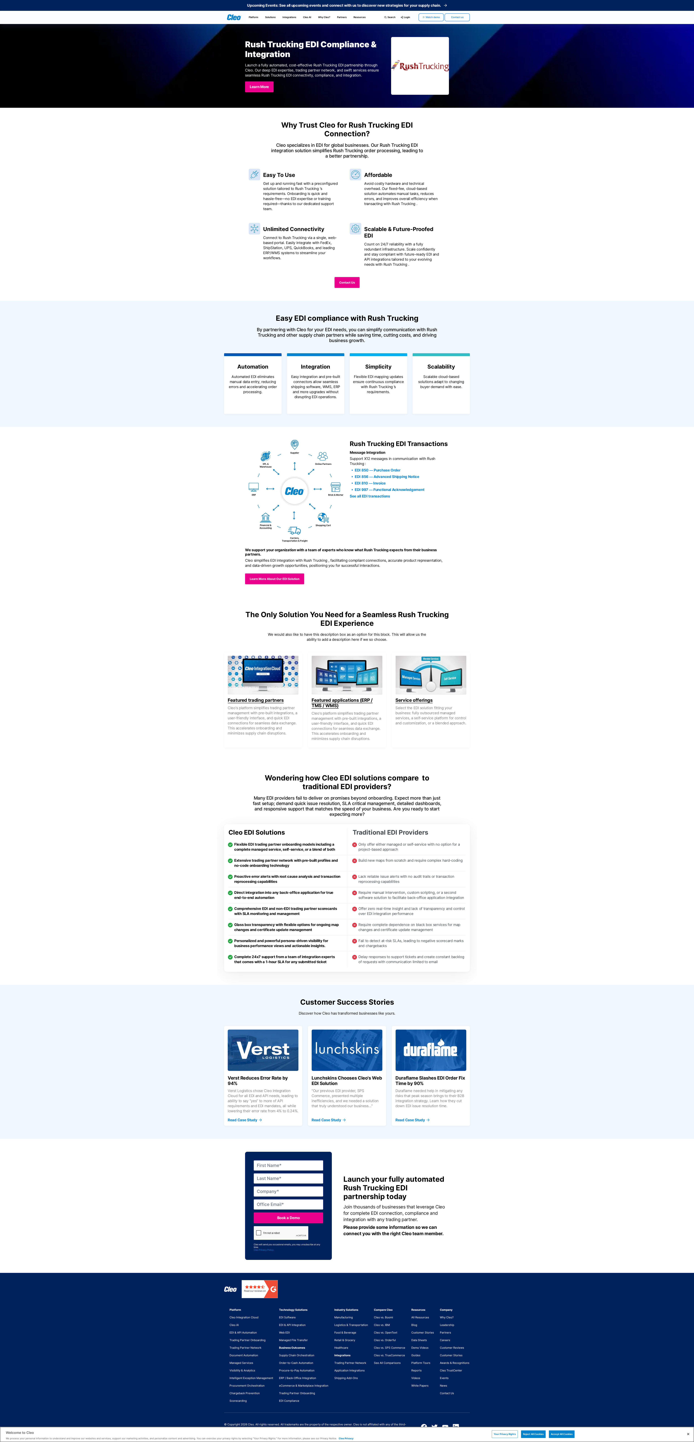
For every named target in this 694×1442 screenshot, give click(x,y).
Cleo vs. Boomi (383, 1317)
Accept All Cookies (562, 1433)
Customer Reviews (452, 1347)
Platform (253, 17)
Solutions (270, 17)
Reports (416, 1370)
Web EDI (284, 1332)
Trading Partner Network (245, 1347)
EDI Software (287, 1317)
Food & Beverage (345, 1332)
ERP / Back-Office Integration (297, 1378)
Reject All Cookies (533, 1433)
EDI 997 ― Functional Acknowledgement (389, 490)
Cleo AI (307, 17)
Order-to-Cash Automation (296, 1363)
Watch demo (433, 17)
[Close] (688, 1434)
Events (444, 1378)
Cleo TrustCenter (451, 1370)
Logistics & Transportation (351, 1325)
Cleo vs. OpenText (385, 1332)
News (443, 1385)
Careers (445, 1340)
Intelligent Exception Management (251, 1378)
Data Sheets (419, 1340)
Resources (360, 17)
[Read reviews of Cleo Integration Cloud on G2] (260, 1289)
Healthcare (341, 1347)
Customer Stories (422, 1332)
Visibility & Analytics (242, 1370)
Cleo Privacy (346, 1438)
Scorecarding (238, 1400)
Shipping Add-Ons (346, 1378)
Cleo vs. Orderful (385, 1340)
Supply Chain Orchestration (296, 1355)
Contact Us (447, 1393)
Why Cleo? (324, 17)
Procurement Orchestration (247, 1385)
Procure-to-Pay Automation (296, 1370)
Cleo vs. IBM (382, 1325)
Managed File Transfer (293, 1340)
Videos (415, 1378)
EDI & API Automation (243, 1332)
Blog (414, 1325)
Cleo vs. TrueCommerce (389, 1355)
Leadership (447, 1325)
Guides (415, 1355)
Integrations (289, 17)
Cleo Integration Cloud (244, 1317)
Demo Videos (420, 1347)
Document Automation (244, 1355)
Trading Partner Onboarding (247, 1340)
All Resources (420, 1317)
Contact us (457, 17)
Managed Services (241, 1363)
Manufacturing (343, 1317)
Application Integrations (349, 1370)
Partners (342, 17)
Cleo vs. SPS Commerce (389, 1347)
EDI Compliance (289, 1400)
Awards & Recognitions (454, 1363)
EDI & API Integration (292, 1325)
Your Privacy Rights (505, 1433)
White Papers (420, 1385)
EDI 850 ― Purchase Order (377, 470)
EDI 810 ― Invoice (370, 483)
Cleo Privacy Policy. (264, 1250)
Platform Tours (420, 1363)
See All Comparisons (387, 1363)
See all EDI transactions (370, 496)
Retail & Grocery (344, 1340)
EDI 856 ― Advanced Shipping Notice (387, 477)
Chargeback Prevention (245, 1393)
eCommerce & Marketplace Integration (303, 1385)
